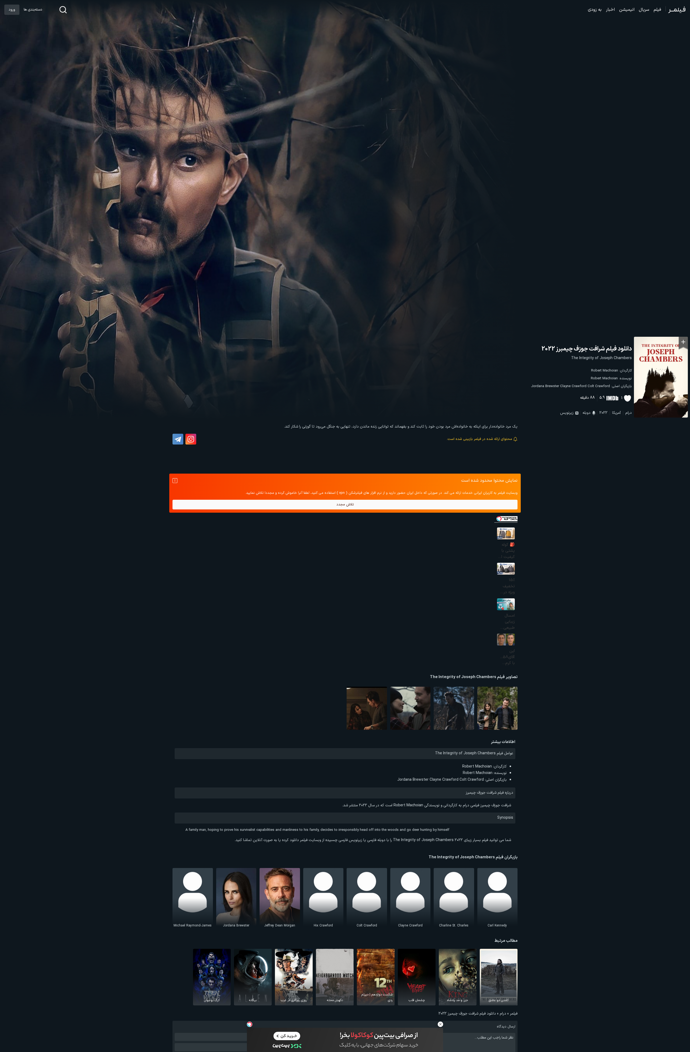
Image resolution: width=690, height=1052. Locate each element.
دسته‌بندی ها (33, 9)
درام (628, 413)
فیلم (657, 9)
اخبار (610, 9)
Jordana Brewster (545, 386)
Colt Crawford (599, 386)
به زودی (595, 9)
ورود (12, 9)
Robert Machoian (604, 370)
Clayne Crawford (573, 386)
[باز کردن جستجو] (63, 10)
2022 (603, 413)
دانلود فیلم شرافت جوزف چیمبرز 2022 (586, 349)
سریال (644, 9)
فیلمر (514, 1013)
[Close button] (440, 1024)
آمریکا (616, 413)
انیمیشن (626, 9)
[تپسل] (249, 1024)
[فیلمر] (675, 9)
